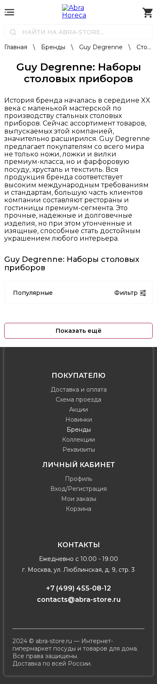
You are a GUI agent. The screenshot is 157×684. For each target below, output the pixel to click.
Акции (78, 409)
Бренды (54, 47)
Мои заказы (78, 498)
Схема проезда (78, 399)
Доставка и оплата (79, 389)
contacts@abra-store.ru (79, 600)
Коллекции (78, 439)
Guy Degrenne (101, 47)
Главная (16, 47)
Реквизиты (78, 449)
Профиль (78, 478)
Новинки (78, 419)
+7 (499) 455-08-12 (78, 588)
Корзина (78, 508)
